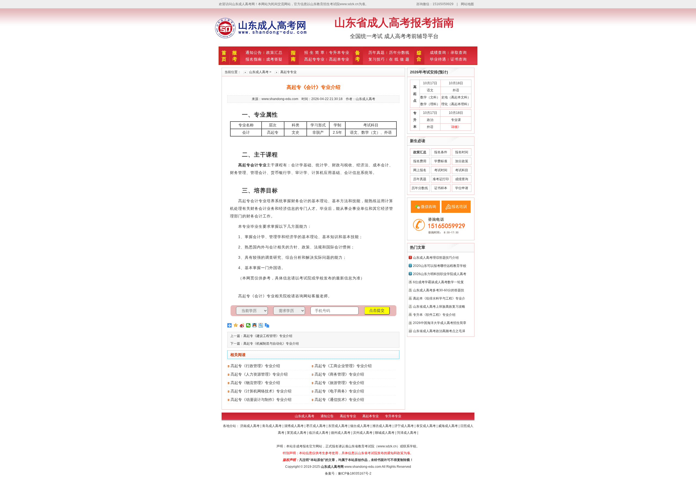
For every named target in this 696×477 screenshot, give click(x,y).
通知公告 (254, 52)
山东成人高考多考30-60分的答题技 (438, 290)
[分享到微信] (248, 325)
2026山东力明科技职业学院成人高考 (439, 274)
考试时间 (440, 170)
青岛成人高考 (272, 426)
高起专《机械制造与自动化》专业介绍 (271, 343)
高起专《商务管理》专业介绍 (339, 374)
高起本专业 (339, 59)
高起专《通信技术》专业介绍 (339, 399)
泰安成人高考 (426, 426)
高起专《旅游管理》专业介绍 (339, 383)
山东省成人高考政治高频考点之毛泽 (439, 331)
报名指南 (254, 59)
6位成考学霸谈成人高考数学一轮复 (438, 282)
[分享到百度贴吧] (261, 325)
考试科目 (461, 170)
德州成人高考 (341, 433)
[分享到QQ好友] (254, 325)
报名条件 (440, 152)
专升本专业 (339, 52)
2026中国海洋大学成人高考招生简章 (439, 323)
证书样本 (440, 188)
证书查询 (458, 59)
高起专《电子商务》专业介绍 (339, 391)
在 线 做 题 (399, 59)
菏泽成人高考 (407, 433)
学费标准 (440, 161)
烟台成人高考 (360, 426)
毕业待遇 (438, 59)
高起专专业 (314, 59)
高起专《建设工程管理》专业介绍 (267, 336)
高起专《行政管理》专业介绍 (255, 366)
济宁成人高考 (404, 426)
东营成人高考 (338, 426)
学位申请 (461, 188)
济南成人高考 (250, 426)
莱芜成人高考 (297, 433)
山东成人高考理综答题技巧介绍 (436, 258)
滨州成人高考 (363, 433)
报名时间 (461, 152)
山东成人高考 (259, 72)
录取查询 (458, 52)
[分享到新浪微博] (242, 325)
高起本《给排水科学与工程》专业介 (439, 298)
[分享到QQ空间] (236, 325)
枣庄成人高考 (316, 426)
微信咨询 (428, 206)
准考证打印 (441, 179)
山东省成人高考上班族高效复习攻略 (439, 306)
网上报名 (419, 170)
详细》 (456, 127)
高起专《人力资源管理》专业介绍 (259, 374)
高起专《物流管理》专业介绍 (255, 383)
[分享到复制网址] (267, 325)
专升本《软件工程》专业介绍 (434, 315)
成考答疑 (274, 59)
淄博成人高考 (294, 426)
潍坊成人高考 (382, 426)
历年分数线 (399, 52)
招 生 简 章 (314, 52)
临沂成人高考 (319, 433)
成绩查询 (438, 52)
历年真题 (376, 52)
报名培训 (459, 206)
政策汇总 (274, 52)
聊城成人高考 (385, 433)
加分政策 (461, 161)
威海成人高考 (448, 426)
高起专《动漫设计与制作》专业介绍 (261, 399)
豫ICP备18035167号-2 (354, 473)
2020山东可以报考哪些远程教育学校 (439, 266)
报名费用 (419, 161)
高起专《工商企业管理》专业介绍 (343, 366)
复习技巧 (376, 59)
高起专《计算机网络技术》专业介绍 (261, 391)
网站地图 (467, 4)
